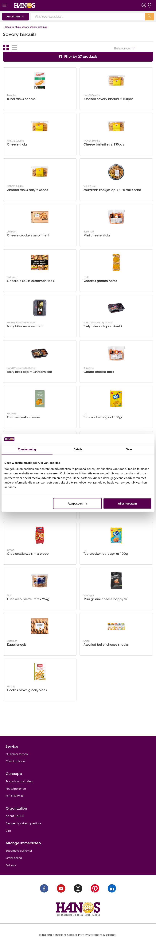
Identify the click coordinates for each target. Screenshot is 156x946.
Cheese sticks (17, 144)
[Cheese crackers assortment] (40, 217)
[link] (24, 5)
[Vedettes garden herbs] (116, 262)
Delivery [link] (11, 865)
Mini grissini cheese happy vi (105, 599)
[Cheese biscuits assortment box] (40, 262)
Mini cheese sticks (97, 235)
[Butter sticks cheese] (40, 80)
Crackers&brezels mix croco (28, 554)
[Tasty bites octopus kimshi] (116, 308)
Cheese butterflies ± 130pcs (104, 144)
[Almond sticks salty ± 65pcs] (40, 171)
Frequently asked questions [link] (23, 823)
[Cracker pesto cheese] (40, 399)
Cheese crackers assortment (28, 235)
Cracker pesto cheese (23, 417)
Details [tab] (78, 449)
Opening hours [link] (15, 761)
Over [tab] (129, 449)
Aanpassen (75, 503)
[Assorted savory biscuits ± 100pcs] (116, 80)
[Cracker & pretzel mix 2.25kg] (40, 581)
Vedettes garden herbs (100, 281)
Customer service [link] (17, 754)
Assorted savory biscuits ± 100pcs (108, 99)
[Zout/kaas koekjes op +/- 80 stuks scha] (116, 171)
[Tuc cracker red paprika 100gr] (116, 535)
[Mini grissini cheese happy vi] (116, 581)
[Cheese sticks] (40, 126)
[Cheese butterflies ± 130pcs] (116, 126)
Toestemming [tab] (27, 449)
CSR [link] (8, 831)
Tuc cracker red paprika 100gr (106, 554)
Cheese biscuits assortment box (30, 281)
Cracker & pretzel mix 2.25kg (28, 599)
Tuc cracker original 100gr (103, 417)
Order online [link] (14, 858)
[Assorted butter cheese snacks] (116, 626)
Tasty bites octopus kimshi (103, 326)
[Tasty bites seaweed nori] (40, 308)
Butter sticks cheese (21, 99)
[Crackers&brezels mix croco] (40, 535)
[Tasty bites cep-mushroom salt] (40, 353)
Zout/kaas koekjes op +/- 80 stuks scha (112, 190)
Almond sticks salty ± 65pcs (27, 190)
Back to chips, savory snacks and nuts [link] (26, 27)
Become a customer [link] (19, 851)
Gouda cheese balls (99, 372)
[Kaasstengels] (40, 626)
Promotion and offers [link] (19, 781)
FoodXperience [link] (16, 789)
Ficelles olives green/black (27, 690)
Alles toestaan (127, 503)
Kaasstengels (16, 644)
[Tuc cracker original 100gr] (116, 399)
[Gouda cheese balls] (116, 353)
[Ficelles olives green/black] (40, 672)
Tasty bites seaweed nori (25, 326)
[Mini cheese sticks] (116, 217)
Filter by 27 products (80, 56)
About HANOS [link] (15, 816)
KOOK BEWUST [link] (15, 796)
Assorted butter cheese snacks (106, 644)
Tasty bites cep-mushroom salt (29, 372)
